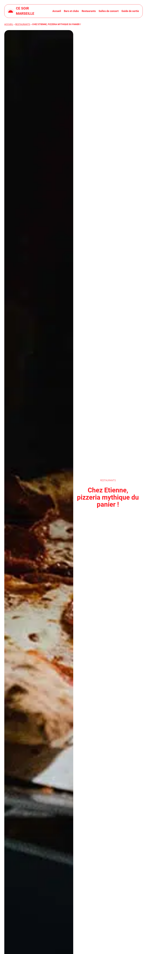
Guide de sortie (130, 11)
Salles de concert (109, 11)
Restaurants (89, 11)
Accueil (56, 11)
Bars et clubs (71, 11)
